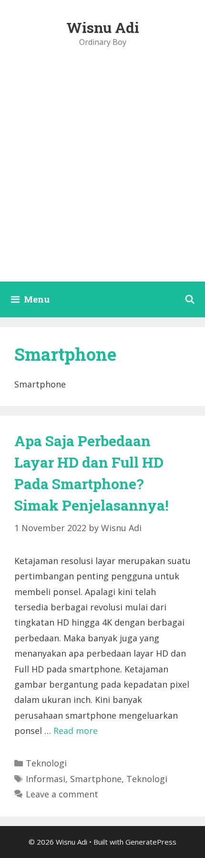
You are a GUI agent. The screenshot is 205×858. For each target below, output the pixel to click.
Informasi (45, 779)
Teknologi (46, 763)
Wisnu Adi (102, 27)
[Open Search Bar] (190, 299)
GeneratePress (150, 842)
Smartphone (96, 779)
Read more (75, 730)
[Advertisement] (102, 174)
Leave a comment (62, 794)
